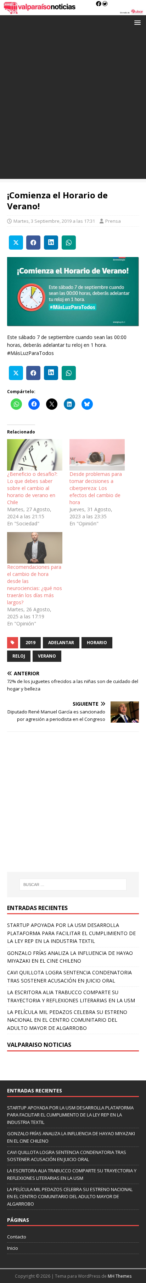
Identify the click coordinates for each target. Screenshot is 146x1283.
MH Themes (119, 1276)
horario (97, 643)
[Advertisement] (73, 106)
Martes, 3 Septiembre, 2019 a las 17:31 (54, 221)
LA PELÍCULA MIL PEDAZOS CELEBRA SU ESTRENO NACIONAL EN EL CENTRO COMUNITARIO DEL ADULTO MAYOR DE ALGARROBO (67, 1020)
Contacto (16, 1237)
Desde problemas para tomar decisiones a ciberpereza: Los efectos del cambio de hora (95, 488)
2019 (30, 643)
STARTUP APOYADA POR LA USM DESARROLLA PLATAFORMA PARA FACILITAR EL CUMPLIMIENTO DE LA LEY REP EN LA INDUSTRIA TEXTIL (71, 933)
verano (47, 656)
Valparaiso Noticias (39, 1045)
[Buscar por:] (73, 885)
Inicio (12, 1248)
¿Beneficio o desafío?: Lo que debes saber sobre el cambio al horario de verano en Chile (32, 488)
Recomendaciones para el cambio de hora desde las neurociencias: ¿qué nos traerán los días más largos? (34, 585)
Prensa (113, 221)
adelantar (61, 643)
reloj (18, 656)
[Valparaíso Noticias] (73, 11)
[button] (136, 22)
